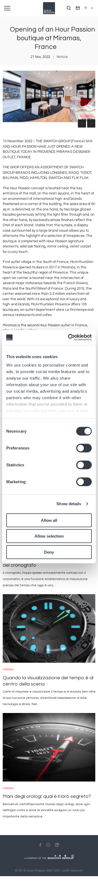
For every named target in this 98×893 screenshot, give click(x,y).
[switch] (84, 448)
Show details (68, 503)
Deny (49, 552)
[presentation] (82, 123)
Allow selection (49, 536)
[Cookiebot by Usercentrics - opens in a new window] (69, 337)
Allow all (49, 520)
